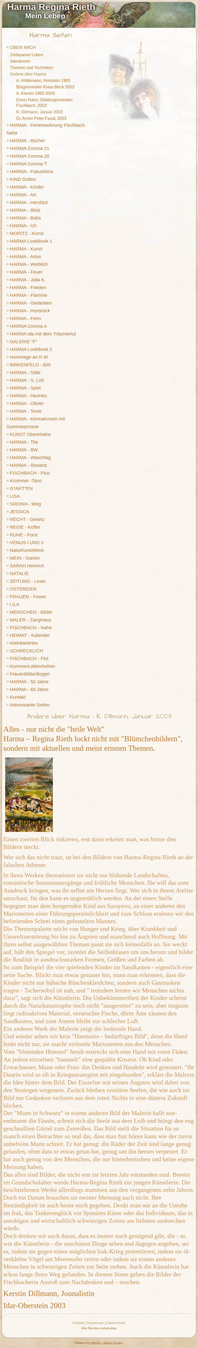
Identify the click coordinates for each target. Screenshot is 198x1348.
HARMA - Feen (25, 318)
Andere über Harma (28, 74)
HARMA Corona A (28, 326)
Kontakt (18, 697)
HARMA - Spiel (25, 388)
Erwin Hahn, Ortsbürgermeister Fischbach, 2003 (44, 103)
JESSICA (19, 511)
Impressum (95, 1323)
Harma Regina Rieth (51, 7)
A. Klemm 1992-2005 (35, 93)
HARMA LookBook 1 (31, 241)
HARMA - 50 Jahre (29, 681)
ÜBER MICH (23, 47)
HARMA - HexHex (28, 395)
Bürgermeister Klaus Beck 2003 (45, 87)
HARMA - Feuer (26, 272)
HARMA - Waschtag (30, 457)
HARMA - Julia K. (28, 279)
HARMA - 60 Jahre (29, 689)
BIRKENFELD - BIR (30, 364)
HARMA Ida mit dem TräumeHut (43, 333)
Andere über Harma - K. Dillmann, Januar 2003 (99, 716)
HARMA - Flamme (28, 295)
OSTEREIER (23, 589)
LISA (15, 496)
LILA (14, 604)
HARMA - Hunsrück (30, 310)
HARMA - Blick (25, 210)
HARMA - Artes (25, 256)
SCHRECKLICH (26, 650)
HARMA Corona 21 (29, 148)
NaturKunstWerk (27, 550)
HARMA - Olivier (27, 403)
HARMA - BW (24, 449)
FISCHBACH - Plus (30, 473)
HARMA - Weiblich (29, 264)
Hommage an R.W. (29, 357)
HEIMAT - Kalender (30, 635)
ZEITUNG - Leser (28, 581)
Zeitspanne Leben (26, 55)
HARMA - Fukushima (31, 171)
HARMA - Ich (23, 225)
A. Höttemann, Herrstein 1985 (43, 80)
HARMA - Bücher (27, 140)
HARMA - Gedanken (31, 303)
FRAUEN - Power (28, 596)
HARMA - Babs (25, 218)
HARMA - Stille (25, 372)
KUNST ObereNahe (30, 434)
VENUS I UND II (27, 542)
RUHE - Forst (24, 534)
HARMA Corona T (28, 163)
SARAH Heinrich (27, 565)
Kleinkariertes (24, 643)
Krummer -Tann (26, 480)
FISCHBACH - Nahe (31, 627)
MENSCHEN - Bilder (31, 612)
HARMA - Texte (26, 411)
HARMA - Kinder (27, 187)
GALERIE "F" (23, 341)
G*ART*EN (21, 488)
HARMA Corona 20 (29, 156)
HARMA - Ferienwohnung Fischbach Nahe (45, 129)
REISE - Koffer (25, 527)
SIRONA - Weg (25, 504)
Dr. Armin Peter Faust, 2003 (41, 118)
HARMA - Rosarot (28, 465)
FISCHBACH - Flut (29, 658)
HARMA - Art (23, 194)
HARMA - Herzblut (29, 202)
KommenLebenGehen (32, 666)
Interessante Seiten (30, 704)
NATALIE (19, 573)
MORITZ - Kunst (27, 233)
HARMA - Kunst (26, 248)
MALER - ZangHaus (30, 619)
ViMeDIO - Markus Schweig (106, 1342)
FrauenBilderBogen (30, 674)
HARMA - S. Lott (27, 380)
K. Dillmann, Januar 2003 (39, 112)
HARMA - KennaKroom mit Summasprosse (35, 422)
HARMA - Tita (24, 442)
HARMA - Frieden (28, 287)
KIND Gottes (23, 179)
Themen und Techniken (31, 67)
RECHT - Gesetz (27, 519)
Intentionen (20, 61)
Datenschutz (116, 1323)
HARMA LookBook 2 (31, 349)
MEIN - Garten (25, 558)
